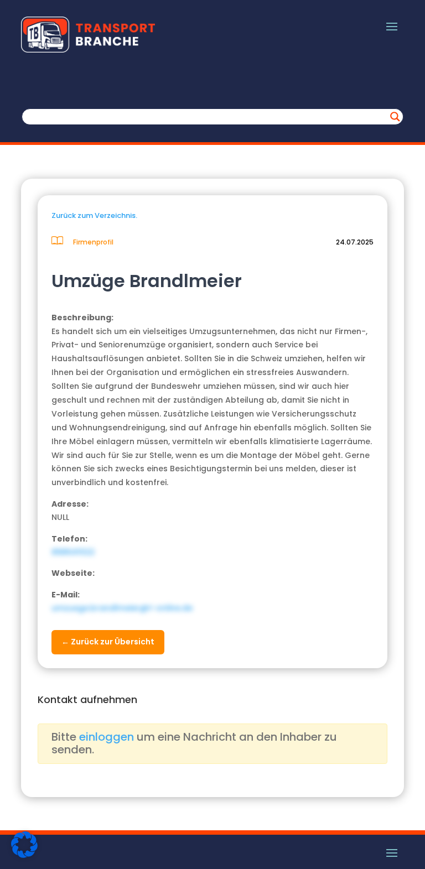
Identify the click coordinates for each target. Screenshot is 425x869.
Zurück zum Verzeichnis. (94, 215)
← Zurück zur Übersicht (107, 641)
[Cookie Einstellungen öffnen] (24, 855)
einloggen (106, 737)
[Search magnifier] (395, 116)
